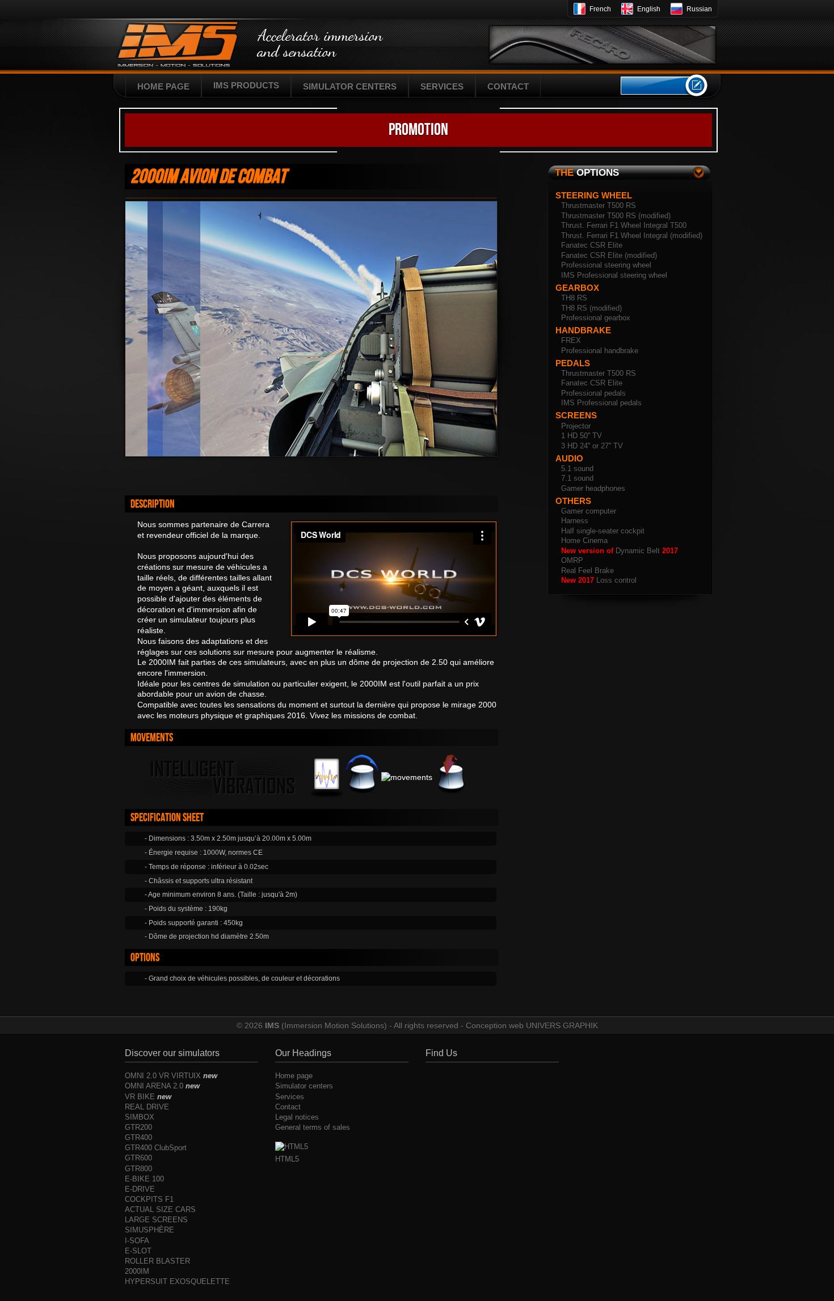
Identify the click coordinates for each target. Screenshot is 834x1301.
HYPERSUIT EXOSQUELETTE (177, 1281)
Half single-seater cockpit (603, 531)
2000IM (137, 1271)
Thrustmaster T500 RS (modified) (616, 215)
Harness (574, 520)
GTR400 (138, 1137)
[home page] (184, 49)
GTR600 (138, 1158)
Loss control (599, 580)
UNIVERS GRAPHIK (562, 1025)
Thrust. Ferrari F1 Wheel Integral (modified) (631, 235)
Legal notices (297, 1117)
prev (474, 471)
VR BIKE (148, 1096)
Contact (288, 1107)
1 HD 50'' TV (581, 435)
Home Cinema (584, 540)
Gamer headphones (593, 488)
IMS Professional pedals (601, 403)
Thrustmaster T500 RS (598, 205)
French (600, 9)
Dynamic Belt (619, 550)
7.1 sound (577, 478)
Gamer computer (588, 511)
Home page (294, 1075)
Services (289, 1096)
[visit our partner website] (602, 40)
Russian (699, 9)
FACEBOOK (656, 85)
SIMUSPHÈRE (149, 1230)
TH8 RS (574, 298)
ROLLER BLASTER (157, 1261)
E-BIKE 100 (144, 1179)
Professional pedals (593, 393)
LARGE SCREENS (156, 1219)
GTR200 (138, 1127)
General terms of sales (312, 1127)
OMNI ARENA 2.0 (162, 1086)
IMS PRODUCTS (246, 85)
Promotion (418, 130)
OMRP (572, 560)
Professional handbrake (599, 350)
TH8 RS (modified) (591, 308)
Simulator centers (304, 1086)
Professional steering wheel (606, 265)
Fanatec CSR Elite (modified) (609, 255)
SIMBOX (139, 1117)
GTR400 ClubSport (156, 1147)
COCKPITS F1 (149, 1199)
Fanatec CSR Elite (591, 245)
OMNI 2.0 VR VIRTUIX (171, 1075)
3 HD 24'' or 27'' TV (592, 446)
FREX (571, 340)
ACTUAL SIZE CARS (160, 1209)
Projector (576, 426)
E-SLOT (138, 1251)
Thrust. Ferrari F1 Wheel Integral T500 (623, 225)
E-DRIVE (140, 1189)
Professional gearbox (595, 317)
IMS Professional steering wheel (614, 275)
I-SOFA (137, 1240)
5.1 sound (577, 468)
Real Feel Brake (587, 570)
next (492, 471)
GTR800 (138, 1168)
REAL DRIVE (147, 1107)
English (648, 9)
